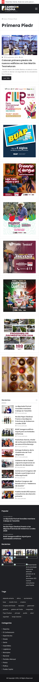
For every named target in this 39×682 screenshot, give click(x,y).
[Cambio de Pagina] (10, 8)
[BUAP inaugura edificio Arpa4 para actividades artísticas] (8, 432)
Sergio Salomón (16, 617)
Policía (5, 662)
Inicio (5, 19)
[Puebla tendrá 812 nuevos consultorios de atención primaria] (8, 495)
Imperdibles (7, 646)
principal (17, 613)
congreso (23, 602)
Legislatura (7, 649)
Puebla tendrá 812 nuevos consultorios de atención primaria (25, 494)
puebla (25, 613)
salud (31, 613)
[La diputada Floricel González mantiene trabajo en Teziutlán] (8, 409)
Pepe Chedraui (7, 613)
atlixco (19, 598)
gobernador (30, 605)
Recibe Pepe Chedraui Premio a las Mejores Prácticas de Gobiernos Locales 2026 (24, 420)
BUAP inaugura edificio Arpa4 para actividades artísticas (24, 431)
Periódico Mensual (9, 659)
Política (5, 666)
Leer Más (6, 78)
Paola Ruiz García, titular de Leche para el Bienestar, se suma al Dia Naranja (26, 442)
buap (4, 602)
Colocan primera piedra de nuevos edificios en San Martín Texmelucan (19, 63)
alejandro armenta (8, 598)
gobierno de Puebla (17, 609)
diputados (21, 605)
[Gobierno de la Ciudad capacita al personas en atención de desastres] (8, 463)
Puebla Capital (8, 669)
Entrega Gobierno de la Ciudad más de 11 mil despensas (24, 452)
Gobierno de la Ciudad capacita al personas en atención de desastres (25, 462)
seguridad (6, 617)
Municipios (6, 652)
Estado (5, 639)
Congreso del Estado (9, 605)
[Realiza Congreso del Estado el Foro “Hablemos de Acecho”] (8, 484)
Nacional (6, 656)
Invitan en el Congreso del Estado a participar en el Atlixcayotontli (25, 473)
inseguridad (29, 609)
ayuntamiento (28, 598)
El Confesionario (8, 632)
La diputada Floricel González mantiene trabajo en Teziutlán (23, 408)
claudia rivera (13, 602)
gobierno (5, 609)
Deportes (6, 629)
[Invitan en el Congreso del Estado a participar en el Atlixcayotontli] (8, 474)
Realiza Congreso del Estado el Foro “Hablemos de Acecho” (25, 483)
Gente (5, 642)
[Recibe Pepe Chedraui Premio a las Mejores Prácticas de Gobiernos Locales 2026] (8, 420)
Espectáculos (7, 636)
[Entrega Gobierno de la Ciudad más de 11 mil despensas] (8, 453)
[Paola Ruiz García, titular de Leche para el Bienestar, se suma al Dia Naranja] (8, 443)
